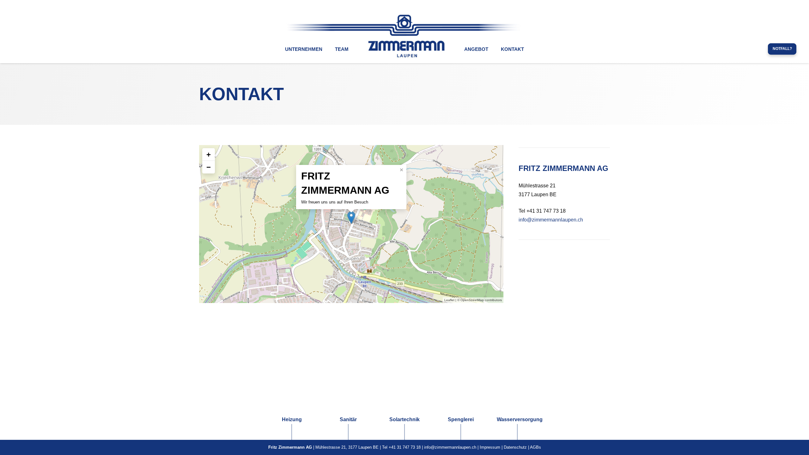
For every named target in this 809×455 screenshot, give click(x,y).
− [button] (208, 167)
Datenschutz (515, 447)
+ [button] (208, 154)
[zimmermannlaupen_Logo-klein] (406, 49)
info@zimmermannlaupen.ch (551, 219)
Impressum (490, 447)
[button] (326, 49)
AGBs (535, 447)
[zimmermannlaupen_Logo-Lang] (404, 25)
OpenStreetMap (472, 300)
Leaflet (449, 300)
